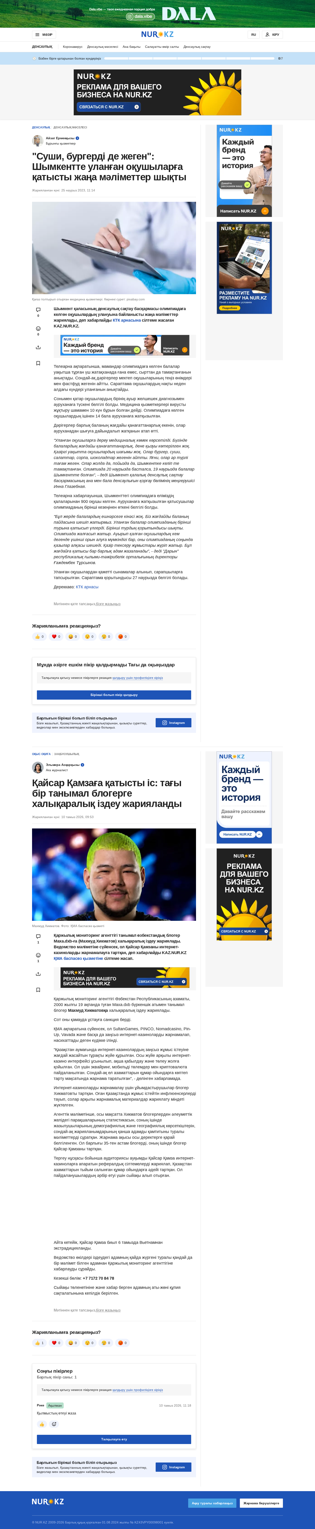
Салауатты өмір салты (162, 46)
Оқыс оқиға (41, 754)
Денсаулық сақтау (197, 46)
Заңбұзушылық (66, 754)
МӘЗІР (47, 34)
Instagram (177, 723)
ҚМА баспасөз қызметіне (78, 958)
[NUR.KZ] (157, 34)
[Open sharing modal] (38, 347)
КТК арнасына (127, 320)
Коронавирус (73, 46)
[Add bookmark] (38, 363)
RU (253, 34)
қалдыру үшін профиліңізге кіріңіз (138, 678)
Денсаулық (42, 46)
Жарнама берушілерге (261, 1503)
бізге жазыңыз (108, 604)
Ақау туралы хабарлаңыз (212, 1503)
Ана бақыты (131, 46)
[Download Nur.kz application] (157, 14)
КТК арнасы (87, 587)
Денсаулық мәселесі (102, 46)
